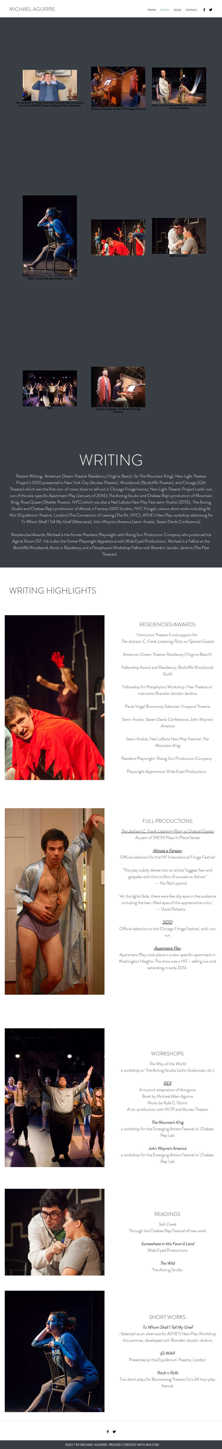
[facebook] (204, 10)
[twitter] (211, 10)
